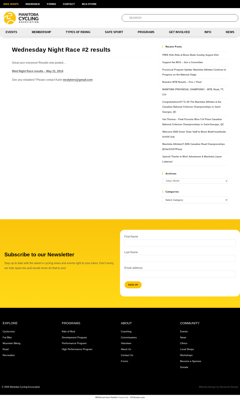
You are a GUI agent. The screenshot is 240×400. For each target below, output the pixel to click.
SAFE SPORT (114, 32)
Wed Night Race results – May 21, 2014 (37, 71)
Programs (146, 32)
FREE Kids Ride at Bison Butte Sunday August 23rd (190, 55)
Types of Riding (78, 32)
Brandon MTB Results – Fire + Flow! (182, 82)
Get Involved (179, 32)
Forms (51, 4)
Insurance (32, 4)
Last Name (131, 252)
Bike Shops (11, 4)
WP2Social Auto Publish (106, 397)
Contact (69, 4)
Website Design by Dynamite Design (218, 387)
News (230, 32)
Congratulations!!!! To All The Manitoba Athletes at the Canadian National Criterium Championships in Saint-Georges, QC (191, 107)
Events (11, 32)
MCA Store (89, 4)
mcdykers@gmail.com (78, 79)
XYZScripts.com (137, 397)
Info (208, 32)
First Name (131, 236)
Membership (41, 32)
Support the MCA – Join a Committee (182, 62)
